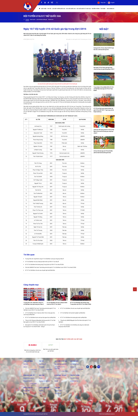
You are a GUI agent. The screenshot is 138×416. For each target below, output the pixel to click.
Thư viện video (58, 390)
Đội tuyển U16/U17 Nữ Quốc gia (80, 39)
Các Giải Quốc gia (71, 8)
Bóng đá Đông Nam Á (28, 378)
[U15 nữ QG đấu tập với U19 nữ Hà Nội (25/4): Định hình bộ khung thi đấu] (104, 142)
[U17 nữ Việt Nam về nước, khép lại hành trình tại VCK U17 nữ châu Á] (57, 294)
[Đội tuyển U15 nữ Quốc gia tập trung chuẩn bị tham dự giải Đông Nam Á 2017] (104, 59)
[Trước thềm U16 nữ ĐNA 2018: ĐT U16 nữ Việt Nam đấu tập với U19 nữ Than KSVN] (104, 78)
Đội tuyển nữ (69, 39)
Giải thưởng (57, 378)
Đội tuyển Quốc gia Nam (61, 364)
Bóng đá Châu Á (27, 381)
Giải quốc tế (73, 367)
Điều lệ (25, 367)
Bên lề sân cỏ (27, 387)
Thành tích (50, 19)
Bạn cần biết (26, 390)
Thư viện (102, 8)
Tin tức (49, 8)
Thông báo (41, 367)
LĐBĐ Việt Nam (28, 361)
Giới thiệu (43, 8)
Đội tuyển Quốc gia (61, 361)
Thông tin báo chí (74, 378)
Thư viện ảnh (58, 393)
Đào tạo (88, 8)
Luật (40, 393)
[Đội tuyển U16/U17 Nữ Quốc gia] (24, 19)
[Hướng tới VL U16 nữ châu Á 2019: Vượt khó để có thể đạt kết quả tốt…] (104, 39)
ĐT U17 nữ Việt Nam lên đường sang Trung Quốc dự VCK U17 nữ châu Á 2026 (44, 264)
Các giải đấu (74, 361)
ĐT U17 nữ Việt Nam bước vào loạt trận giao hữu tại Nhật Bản (40, 317)
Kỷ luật (56, 381)
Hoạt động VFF (42, 364)
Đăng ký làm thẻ (74, 381)
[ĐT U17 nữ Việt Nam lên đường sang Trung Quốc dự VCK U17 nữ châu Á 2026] (80, 294)
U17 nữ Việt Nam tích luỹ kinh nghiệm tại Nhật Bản (72, 313)
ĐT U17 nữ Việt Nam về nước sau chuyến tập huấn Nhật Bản (40, 270)
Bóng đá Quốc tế (28, 375)
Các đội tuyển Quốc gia (58, 8)
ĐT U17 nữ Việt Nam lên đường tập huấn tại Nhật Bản (73, 317)
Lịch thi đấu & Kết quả (41, 19)
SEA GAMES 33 (110, 8)
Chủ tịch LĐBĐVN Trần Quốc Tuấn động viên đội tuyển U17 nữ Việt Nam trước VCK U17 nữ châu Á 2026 (50, 267)
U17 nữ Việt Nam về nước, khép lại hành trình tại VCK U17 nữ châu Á (42, 261)
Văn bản (41, 390)
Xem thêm (34, 369)
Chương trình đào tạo (44, 381)
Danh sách (32, 19)
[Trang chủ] (40, 8)
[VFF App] (52, 3)
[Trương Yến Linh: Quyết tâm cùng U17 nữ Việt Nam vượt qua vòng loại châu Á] (33, 294)
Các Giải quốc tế (81, 8)
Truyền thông (96, 8)
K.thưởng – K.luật (60, 375)
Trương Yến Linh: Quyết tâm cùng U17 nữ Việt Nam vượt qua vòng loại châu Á (44, 258)
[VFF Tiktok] (48, 3)
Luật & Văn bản (44, 387)
